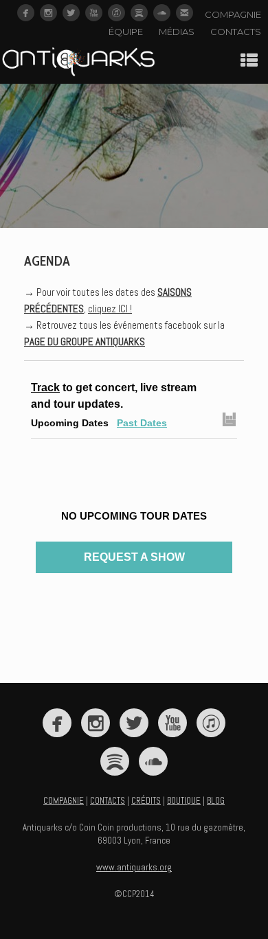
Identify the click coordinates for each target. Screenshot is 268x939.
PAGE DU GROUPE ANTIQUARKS (84, 341)
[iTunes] (116, 12)
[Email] (184, 12)
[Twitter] (71, 12)
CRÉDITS (146, 801)
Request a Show (134, 557)
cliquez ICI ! (110, 308)
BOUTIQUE (184, 801)
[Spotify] (139, 12)
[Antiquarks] (78, 63)
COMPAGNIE (233, 14)
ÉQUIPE (126, 31)
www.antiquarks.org (134, 867)
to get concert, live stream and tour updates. (114, 396)
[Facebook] (25, 12)
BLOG (216, 801)
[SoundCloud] (161, 12)
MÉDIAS (176, 31)
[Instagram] (48, 12)
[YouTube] (93, 12)
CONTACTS (235, 31)
